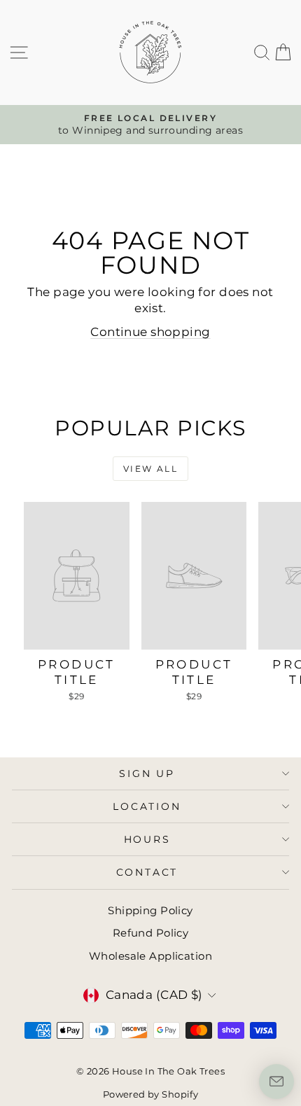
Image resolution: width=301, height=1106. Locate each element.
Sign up (147, 773)
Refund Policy (151, 932)
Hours (147, 839)
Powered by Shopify (151, 1094)
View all (150, 468)
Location (147, 806)
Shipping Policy (150, 910)
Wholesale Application (150, 955)
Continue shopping (150, 332)
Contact (147, 872)
